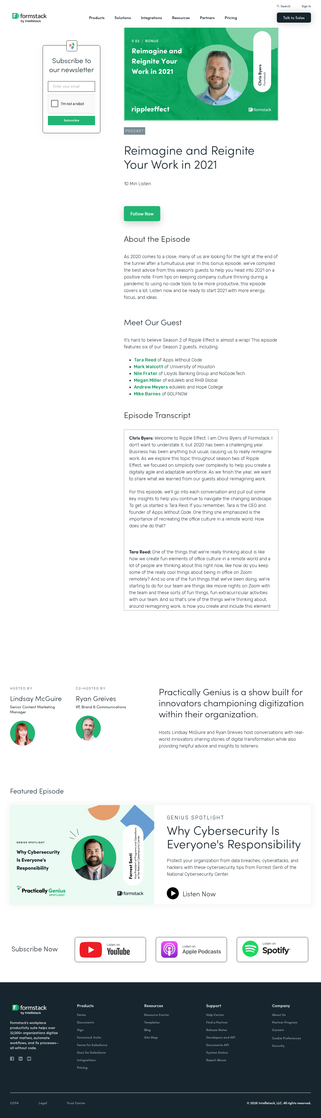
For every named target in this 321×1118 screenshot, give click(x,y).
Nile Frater (145, 373)
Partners (207, 17)
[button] (97, 17)
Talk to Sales (294, 17)
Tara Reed (145, 360)
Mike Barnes (147, 394)
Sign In (306, 6)
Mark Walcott (148, 366)
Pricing (231, 17)
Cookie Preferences (286, 1038)
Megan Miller (148, 380)
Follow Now (142, 213)
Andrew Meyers (151, 387)
